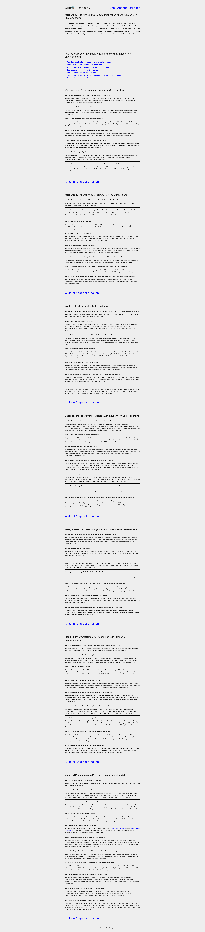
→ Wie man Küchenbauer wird (76, 78)
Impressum (95, 928)
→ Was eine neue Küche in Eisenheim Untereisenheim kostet (88, 62)
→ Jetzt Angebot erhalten (123, 7)
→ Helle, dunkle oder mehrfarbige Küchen (81, 72)
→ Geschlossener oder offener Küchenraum (81, 70)
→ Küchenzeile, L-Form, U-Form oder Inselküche (83, 65)
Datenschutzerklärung (106, 928)
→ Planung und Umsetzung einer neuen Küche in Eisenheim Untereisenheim (94, 75)
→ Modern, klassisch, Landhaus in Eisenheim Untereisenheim (88, 67)
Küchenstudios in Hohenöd (118, 828)
